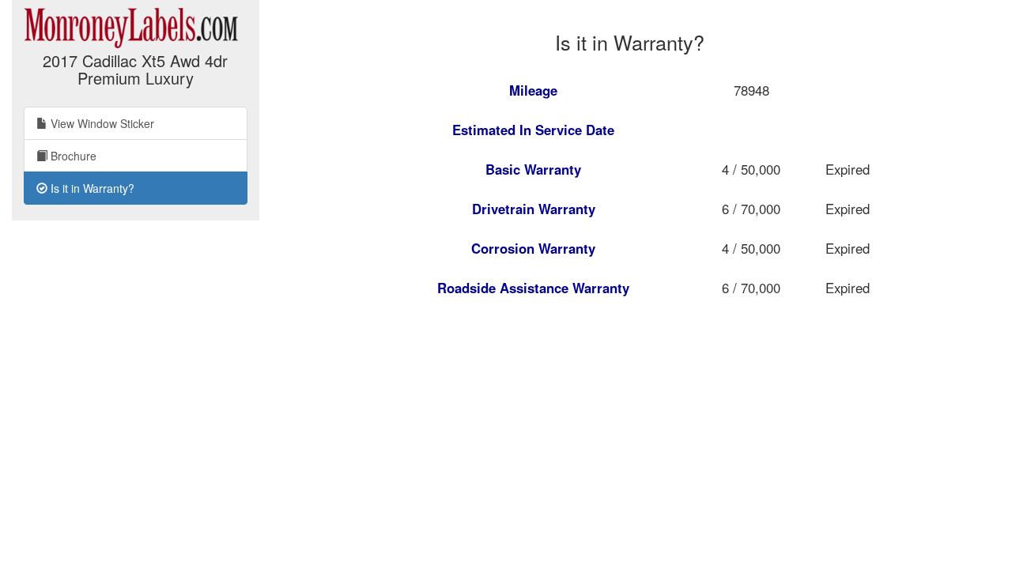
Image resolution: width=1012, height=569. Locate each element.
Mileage (533, 90)
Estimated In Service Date (533, 129)
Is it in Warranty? (90, 188)
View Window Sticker (100, 123)
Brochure (71, 156)
